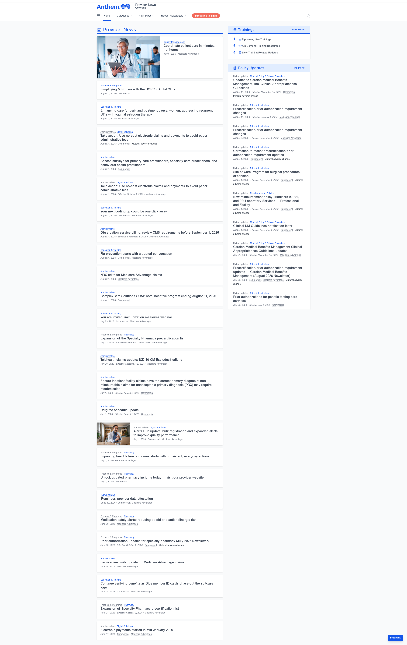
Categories (123, 16)
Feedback (395, 638)
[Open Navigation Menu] (98, 15)
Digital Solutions (125, 132)
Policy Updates (240, 76)
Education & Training (110, 107)
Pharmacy (129, 335)
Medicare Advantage (188, 54)
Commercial (124, 94)
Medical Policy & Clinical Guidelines (267, 76)
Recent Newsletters (172, 16)
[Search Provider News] (308, 16)
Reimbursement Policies (262, 193)
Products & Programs (111, 86)
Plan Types (145, 16)
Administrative (107, 132)
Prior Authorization (259, 105)
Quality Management (174, 42)
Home (107, 16)
